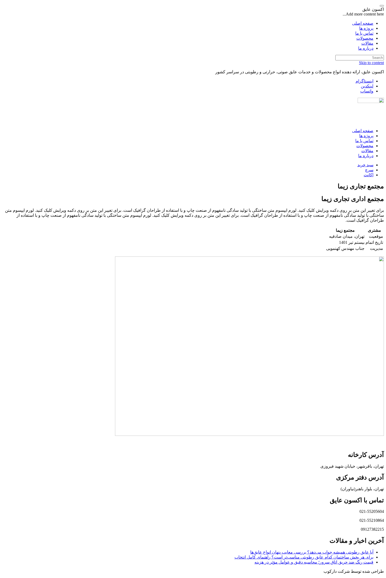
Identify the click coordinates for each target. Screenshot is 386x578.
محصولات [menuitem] (364, 38)
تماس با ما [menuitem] (364, 33)
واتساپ (366, 91)
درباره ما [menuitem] (365, 48)
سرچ (369, 170)
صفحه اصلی (362, 130)
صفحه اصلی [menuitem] (362, 23)
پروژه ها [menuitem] (366, 28)
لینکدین (367, 86)
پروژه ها (366, 135)
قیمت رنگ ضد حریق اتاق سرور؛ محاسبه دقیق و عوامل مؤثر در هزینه (313, 562)
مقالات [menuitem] (367, 43)
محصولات (364, 145)
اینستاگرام (364, 81)
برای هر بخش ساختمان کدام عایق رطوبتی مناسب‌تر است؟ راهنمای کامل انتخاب (303, 557)
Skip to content (371, 62)
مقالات (367, 150)
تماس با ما (364, 140)
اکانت (368, 175)
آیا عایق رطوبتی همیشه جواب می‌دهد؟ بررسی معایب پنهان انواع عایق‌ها (311, 552)
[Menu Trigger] (382, 6)
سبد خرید (365, 165)
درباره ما (365, 155)
